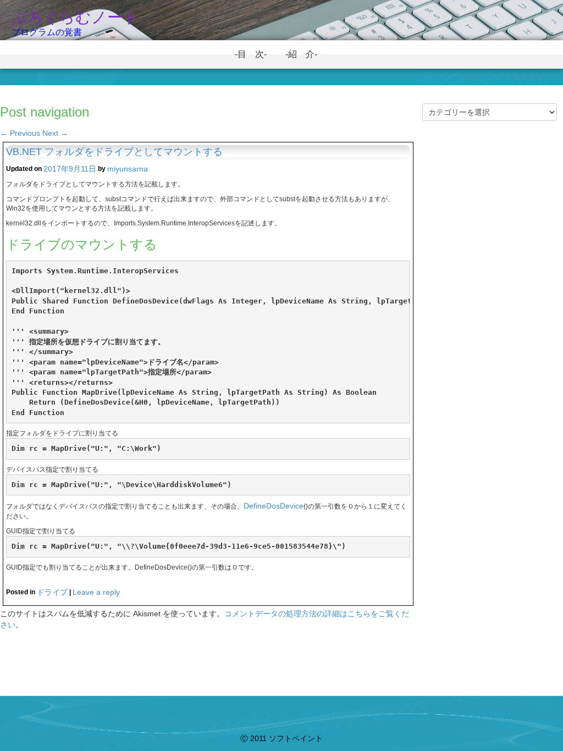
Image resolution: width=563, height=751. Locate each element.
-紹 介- (305, 54)
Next (55, 133)
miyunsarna (127, 168)
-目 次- (255, 54)
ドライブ (52, 592)
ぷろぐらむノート (75, 17)
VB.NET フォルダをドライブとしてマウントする (114, 151)
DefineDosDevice (273, 505)
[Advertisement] (489, 321)
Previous (20, 133)
